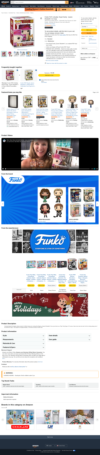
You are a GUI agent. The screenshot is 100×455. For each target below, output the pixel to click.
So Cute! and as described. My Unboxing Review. (18, 141)
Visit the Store (42, 221)
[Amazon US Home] (35, 446)
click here (40, 361)
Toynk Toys (91, 36)
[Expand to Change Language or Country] (54, 445)
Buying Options (51, 285)
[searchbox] (40, 2)
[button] (3, 6)
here (3, 358)
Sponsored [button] (3, 407)
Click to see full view (22, 49)
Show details (44, 82)
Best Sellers (33, 6)
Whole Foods (56, 6)
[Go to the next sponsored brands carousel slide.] (97, 420)
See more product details (52, 60)
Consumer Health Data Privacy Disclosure (51, 450)
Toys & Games (4, 12)
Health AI (8, 6)
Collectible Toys (12, 12)
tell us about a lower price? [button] (18, 366)
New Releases (41, 6)
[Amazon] (5, 2)
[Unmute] (97, 169)
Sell (82, 6)
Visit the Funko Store (50, 23)
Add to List (84, 48)
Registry (92, 6)
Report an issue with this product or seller (57, 63)
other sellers (63, 34)
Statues (32, 12)
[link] (28, 75)
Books (70, 6)
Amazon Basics (25, 6)
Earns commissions (29, 140)
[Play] (2, 169)
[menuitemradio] (94, 168)
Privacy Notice (38, 450)
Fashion (86, 6)
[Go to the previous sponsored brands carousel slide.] (2, 420)
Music (96, 6)
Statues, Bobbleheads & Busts (22, 12)
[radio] (4, 54)
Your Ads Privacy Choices (67, 450)
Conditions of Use (30, 450)
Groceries (48, 6)
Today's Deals (64, 6)
